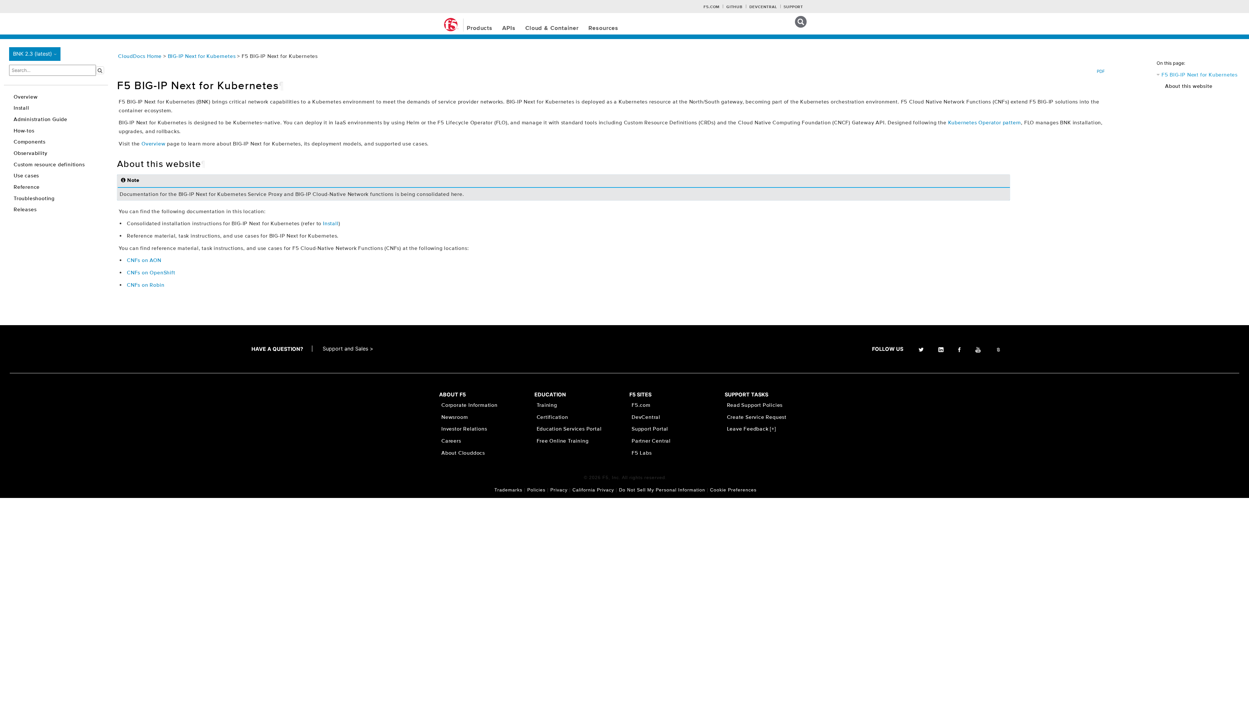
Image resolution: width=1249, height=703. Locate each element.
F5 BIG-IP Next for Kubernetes (1200, 74)
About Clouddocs (463, 453)
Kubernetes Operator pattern (984, 122)
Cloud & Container (552, 28)
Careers (451, 441)
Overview (25, 97)
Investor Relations (464, 429)
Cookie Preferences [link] (733, 489)
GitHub (734, 7)
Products (479, 28)
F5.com (711, 7)
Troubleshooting (34, 198)
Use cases (26, 175)
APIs (509, 28)
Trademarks (508, 489)
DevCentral (646, 417)
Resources (603, 28)
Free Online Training (563, 441)
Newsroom (454, 417)
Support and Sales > (348, 348)
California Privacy (593, 489)
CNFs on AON (144, 260)
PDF (1101, 71)
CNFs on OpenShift (151, 272)
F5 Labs (642, 453)
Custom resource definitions (49, 164)
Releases (25, 209)
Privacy (559, 489)
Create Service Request (757, 417)
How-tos (24, 130)
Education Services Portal (569, 429)
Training (547, 405)
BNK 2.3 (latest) (36, 53)
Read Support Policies (755, 405)
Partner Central (651, 441)
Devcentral (763, 7)
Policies (536, 489)
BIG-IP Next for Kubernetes (202, 56)
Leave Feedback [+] (751, 429)
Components (30, 142)
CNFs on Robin (145, 285)
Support (793, 7)
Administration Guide (40, 119)
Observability (30, 153)
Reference (27, 187)
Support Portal (650, 429)
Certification (552, 417)
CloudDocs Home (140, 56)
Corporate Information (469, 405)
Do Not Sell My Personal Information (662, 489)
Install (21, 108)
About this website (1188, 86)
